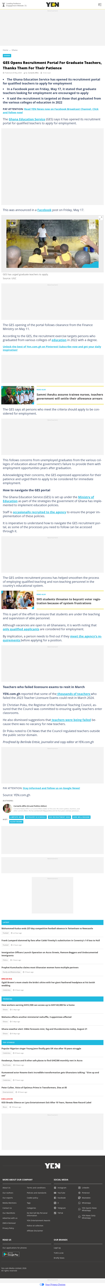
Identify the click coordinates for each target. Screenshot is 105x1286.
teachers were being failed (71, 720)
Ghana (14, 50)
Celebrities (6, 990)
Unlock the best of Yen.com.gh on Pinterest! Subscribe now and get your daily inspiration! (52, 348)
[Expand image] (100, 218)
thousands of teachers (74, 694)
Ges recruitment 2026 (59, 817)
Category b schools (36, 817)
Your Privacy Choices (55, 1284)
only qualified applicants (21, 629)
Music (5, 1107)
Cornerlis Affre (33, 73)
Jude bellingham (81, 817)
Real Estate (7, 1065)
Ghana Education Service (27, 119)
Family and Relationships (11, 972)
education (59, 340)
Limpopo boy (16, 817)
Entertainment (8, 1092)
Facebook (44, 210)
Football (5, 933)
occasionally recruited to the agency (39, 512)
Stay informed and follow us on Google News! (51, 788)
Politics (5, 960)
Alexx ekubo (16, 822)
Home (5, 50)
